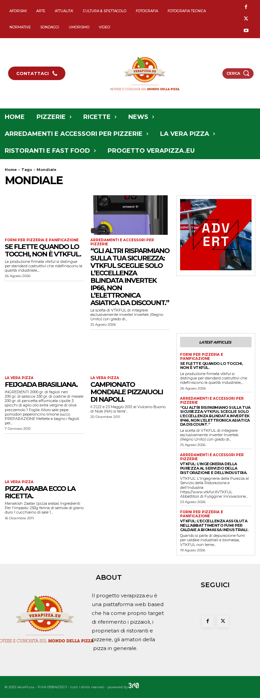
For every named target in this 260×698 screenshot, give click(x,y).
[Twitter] (246, 19)
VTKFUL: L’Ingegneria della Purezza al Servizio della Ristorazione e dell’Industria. (213, 468)
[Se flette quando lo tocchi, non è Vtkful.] (44, 215)
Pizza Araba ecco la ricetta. (40, 492)
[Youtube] (246, 31)
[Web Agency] (134, 687)
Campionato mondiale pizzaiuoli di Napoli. (126, 391)
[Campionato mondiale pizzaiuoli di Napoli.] (129, 353)
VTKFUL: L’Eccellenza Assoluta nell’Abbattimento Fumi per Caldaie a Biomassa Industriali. (214, 525)
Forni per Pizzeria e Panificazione (42, 240)
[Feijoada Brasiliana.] (44, 353)
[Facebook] (246, 7)
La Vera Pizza (19, 378)
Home (11, 169)
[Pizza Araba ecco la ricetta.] (44, 457)
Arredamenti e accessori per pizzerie (122, 242)
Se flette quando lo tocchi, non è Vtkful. (43, 250)
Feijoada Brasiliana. (41, 384)
